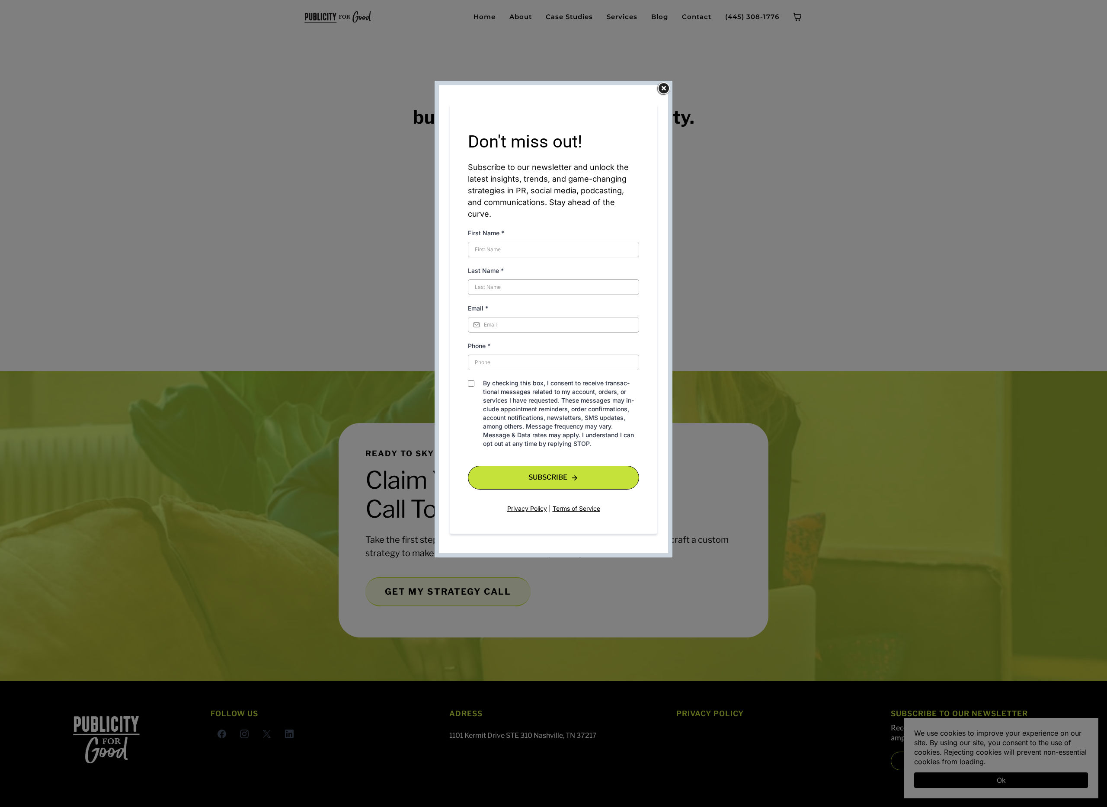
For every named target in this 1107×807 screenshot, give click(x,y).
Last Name (486, 270)
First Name (486, 233)
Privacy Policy (527, 508)
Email (478, 308)
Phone (479, 345)
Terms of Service (576, 508)
